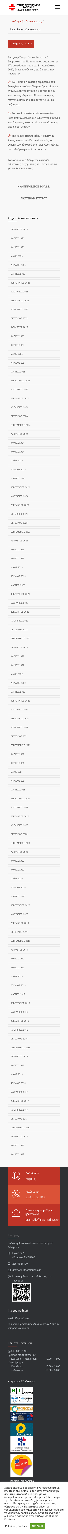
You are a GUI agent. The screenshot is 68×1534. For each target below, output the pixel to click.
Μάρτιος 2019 (18, 994)
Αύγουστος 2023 (19, 541)
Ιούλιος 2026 (17, 238)
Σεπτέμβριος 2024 (20, 425)
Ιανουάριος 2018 (19, 1092)
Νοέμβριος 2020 (19, 825)
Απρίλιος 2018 (18, 1083)
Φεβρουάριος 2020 (20, 905)
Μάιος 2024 (17, 460)
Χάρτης (30, 1179)
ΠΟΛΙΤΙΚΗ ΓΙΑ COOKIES (22, 1481)
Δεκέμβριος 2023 (20, 505)
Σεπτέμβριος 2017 (20, 1127)
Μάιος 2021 (17, 772)
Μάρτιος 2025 (18, 372)
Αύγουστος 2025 (19, 327)
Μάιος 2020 (17, 878)
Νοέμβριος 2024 (19, 407)
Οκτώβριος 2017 (19, 1119)
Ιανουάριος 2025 (19, 389)
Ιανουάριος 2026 (19, 292)
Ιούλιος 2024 (17, 443)
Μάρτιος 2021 (18, 790)
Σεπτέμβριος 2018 (20, 1047)
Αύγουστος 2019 (19, 950)
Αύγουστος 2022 (19, 647)
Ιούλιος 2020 (17, 861)
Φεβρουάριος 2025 (20, 380)
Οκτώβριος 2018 (19, 1039)
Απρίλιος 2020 (18, 887)
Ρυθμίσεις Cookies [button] (16, 1526)
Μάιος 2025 (17, 354)
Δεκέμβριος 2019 (20, 923)
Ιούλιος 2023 (17, 549)
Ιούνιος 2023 (17, 558)
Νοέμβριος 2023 (19, 514)
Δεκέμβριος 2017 (20, 1101)
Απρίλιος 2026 (18, 265)
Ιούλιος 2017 (17, 1145)
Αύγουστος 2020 (19, 852)
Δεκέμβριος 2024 (20, 398)
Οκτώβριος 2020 (19, 834)
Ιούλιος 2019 (17, 959)
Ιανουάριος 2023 (19, 603)
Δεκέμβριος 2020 (20, 816)
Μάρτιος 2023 (18, 585)
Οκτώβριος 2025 (19, 318)
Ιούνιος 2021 (17, 763)
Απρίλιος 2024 (18, 469)
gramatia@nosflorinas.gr (42, 1219)
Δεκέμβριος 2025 (20, 300)
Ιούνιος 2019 (17, 967)
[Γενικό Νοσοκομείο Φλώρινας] (31, 7)
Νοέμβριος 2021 (19, 727)
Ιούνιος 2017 (17, 1154)
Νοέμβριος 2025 (19, 309)
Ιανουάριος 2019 (19, 1012)
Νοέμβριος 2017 (19, 1110)
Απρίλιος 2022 (18, 683)
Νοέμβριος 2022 (19, 621)
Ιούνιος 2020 (17, 870)
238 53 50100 (35, 1197)
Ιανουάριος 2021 (19, 807)
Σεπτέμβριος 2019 (20, 941)
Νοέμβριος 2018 (19, 1030)
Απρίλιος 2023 (18, 576)
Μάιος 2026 (17, 256)
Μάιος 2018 (17, 1074)
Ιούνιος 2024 (17, 452)
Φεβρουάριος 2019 (20, 1003)
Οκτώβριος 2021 (19, 736)
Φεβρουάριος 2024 (20, 487)
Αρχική (19, 21)
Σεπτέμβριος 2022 (20, 638)
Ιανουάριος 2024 (19, 496)
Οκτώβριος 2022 (19, 629)
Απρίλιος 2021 (18, 781)
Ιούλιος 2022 (17, 656)
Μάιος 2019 (17, 976)
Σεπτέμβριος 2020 (20, 843)
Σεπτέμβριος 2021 (20, 745)
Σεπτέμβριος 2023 (20, 532)
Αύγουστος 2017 (19, 1136)
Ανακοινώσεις (34, 21)
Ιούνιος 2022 (17, 665)
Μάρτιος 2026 (18, 274)
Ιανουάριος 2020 (19, 914)
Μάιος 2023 (17, 567)
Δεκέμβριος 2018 (20, 1021)
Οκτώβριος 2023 (19, 523)
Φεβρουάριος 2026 (20, 283)
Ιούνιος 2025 (17, 345)
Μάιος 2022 (17, 674)
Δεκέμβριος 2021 (20, 718)
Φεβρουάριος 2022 (20, 701)
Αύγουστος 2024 (19, 434)
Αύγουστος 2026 (19, 229)
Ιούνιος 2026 (17, 247)
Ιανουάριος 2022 (19, 709)
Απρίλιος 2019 (18, 985)
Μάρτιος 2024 (18, 478)
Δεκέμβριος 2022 (20, 612)
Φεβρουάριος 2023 (20, 594)
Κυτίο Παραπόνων (18, 1318)
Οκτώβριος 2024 (19, 416)
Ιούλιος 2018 (17, 1065)
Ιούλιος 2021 (17, 754)
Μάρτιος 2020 (18, 896)
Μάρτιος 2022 (18, 692)
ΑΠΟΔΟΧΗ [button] (37, 1526)
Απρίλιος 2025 (18, 363)
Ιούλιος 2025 (17, 336)
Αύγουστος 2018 (19, 1056)
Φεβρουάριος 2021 (20, 798)
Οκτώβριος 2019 (19, 932)
